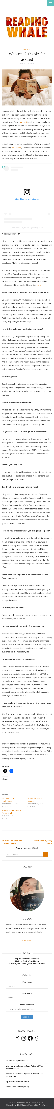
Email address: (27, 1004)
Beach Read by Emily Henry (17, 1087)
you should (16, 147)
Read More (27, 940)
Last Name (27, 993)
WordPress (43, 1105)
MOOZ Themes (21, 1105)
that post (23, 122)
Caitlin (32, 63)
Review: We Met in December (34, 799)
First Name (27, 982)
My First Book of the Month (27, 961)
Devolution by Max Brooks (17, 1061)
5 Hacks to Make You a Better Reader (11, 811)
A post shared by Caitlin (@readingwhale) (27, 228)
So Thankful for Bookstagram (8, 799)
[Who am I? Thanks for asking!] (27, 87)
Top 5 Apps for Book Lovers (27, 959)
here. (39, 285)
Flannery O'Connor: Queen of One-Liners (27, 964)
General (27, 49)
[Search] (45, 854)
